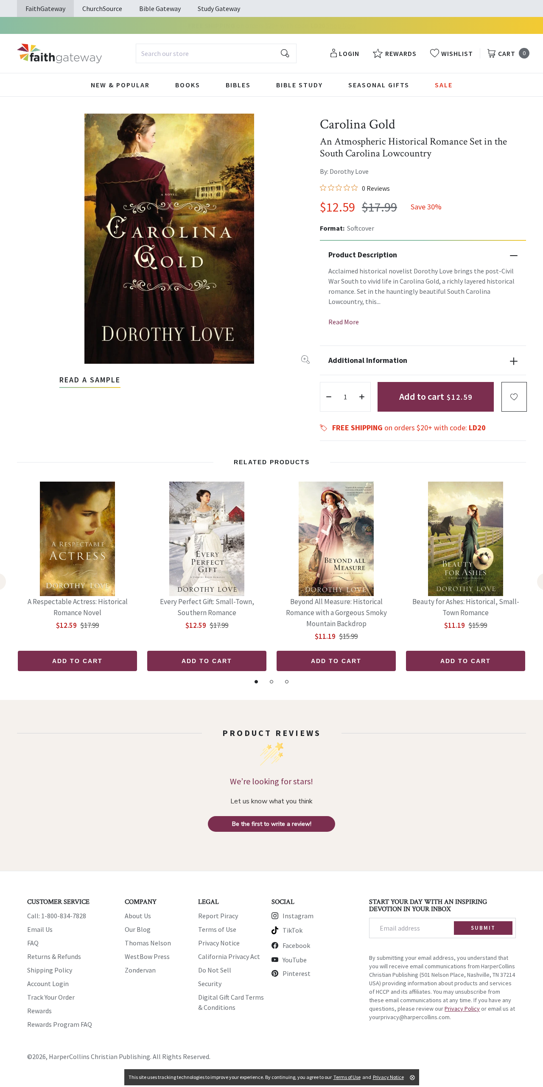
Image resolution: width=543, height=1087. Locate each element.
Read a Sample (89, 380)
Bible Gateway (160, 8)
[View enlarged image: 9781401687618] (169, 239)
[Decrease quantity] (328, 396)
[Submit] (285, 53)
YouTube (295, 960)
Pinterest (297, 973)
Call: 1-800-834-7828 (56, 915)
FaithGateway (45, 8)
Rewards (39, 1010)
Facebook (296, 945)
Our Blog (138, 929)
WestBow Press (147, 956)
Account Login (48, 983)
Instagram (298, 915)
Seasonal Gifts (378, 85)
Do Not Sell (214, 970)
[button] (514, 397)
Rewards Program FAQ (59, 1024)
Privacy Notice (219, 943)
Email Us (40, 929)
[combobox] (216, 53)
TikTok (292, 930)
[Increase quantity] (361, 396)
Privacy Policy (462, 1008)
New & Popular (120, 85)
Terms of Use (217, 929)
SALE (444, 85)
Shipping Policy (49, 970)
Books (187, 85)
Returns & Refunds (54, 956)
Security (209, 983)
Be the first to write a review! (271, 824)
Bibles (238, 85)
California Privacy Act (229, 956)
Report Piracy (218, 915)
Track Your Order (51, 997)
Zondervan (140, 970)
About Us (138, 915)
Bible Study (299, 85)
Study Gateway (219, 8)
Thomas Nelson (148, 943)
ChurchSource (102, 8)
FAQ (33, 943)
